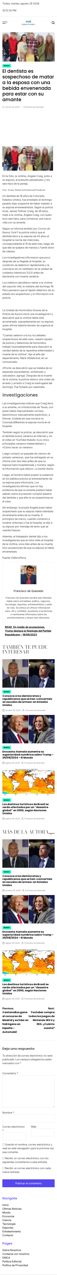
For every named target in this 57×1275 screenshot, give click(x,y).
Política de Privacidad (15, 1265)
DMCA (6, 1257)
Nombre (8, 1112)
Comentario (10, 1073)
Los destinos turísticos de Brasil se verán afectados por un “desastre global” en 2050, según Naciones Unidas (25, 808)
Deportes (7, 1227)
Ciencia (6, 1220)
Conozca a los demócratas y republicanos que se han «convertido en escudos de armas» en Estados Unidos (27, 700)
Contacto (7, 1235)
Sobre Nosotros (11, 1250)
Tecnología (9, 1223)
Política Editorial (12, 1261)
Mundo (7, 66)
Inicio (5, 1204)
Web (33, 1126)
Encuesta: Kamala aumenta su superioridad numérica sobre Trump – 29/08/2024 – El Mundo (28, 754)
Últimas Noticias (12, 1208)
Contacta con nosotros (15, 1253)
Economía (8, 1216)
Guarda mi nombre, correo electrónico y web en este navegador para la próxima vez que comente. (28, 1148)
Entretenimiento (11, 1231)
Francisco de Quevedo (33, 107)
